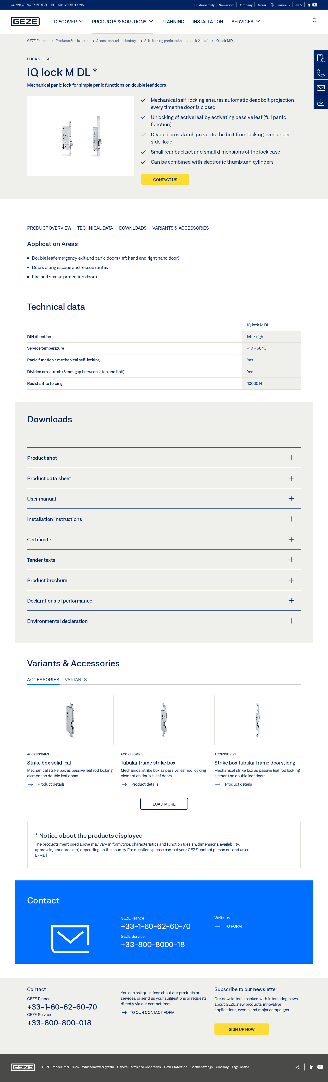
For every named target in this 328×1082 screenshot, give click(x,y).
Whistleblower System (98, 1067)
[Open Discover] (81, 21)
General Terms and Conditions (139, 1067)
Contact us (165, 179)
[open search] (315, 21)
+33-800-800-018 (59, 1022)
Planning (172, 21)
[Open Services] (258, 21)
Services (242, 21)
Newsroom (227, 5)
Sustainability (204, 5)
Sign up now (242, 1029)
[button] (280, 5)
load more (164, 804)
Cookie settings (201, 1067)
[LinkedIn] (309, 5)
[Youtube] (314, 5)
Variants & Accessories (180, 228)
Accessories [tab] (43, 679)
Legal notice (240, 1067)
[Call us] (321, 73)
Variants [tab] (76, 679)
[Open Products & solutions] (151, 21)
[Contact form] (321, 88)
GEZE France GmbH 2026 (60, 1067)
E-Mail (41, 855)
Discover (65, 21)
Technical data (95, 228)
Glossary (222, 1067)
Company (246, 5)
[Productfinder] (321, 58)
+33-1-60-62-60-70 (156, 926)
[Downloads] (321, 102)
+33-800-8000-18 (153, 944)
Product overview (49, 228)
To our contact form (152, 1012)
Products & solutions (119, 21)
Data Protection (175, 1067)
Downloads (133, 228)
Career (261, 5)
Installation (208, 21)
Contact (36, 989)
